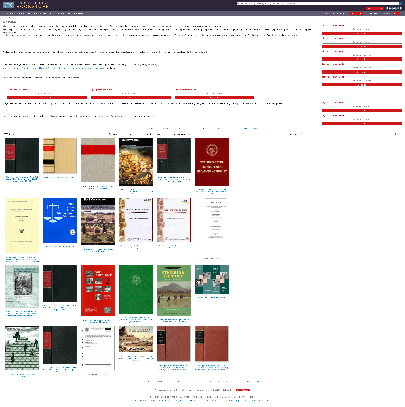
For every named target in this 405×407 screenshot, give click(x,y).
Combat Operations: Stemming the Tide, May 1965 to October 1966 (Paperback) (174, 321)
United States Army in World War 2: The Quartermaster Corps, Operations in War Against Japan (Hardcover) (136, 320)
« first (151, 128)
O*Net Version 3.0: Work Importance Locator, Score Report (136, 247)
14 (231, 128)
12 (218, 128)
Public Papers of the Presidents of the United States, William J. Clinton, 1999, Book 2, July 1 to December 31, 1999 (173, 179)
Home (5, 18)
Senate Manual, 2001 (211, 259)
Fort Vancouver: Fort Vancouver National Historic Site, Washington (98, 250)
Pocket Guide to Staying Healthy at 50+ (211, 297)
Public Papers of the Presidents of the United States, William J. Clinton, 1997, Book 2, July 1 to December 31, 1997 (59, 370)
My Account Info (185, 400)
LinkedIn (401, 8)
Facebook (387, 8)
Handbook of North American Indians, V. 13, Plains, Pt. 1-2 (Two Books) (97, 187)
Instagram (392, 8)
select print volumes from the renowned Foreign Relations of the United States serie (41, 68)
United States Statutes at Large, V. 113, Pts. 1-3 (60, 178)
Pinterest (398, 8)
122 (240, 381)
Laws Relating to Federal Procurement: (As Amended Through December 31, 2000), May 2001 (211, 191)
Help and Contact (161, 400)
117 (201, 381)
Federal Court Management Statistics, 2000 (60, 247)
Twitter (390, 8)
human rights (154, 64)
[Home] (26, 7)
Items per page (178, 134)
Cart (396, 13)
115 (185, 381)
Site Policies (139, 400)
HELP (387, 13)
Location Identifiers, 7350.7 (97, 374)
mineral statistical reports (94, 68)
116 (193, 381)
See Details (242, 390)
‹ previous (163, 128)
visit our (375, 8)
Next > (398, 134)
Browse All (13, 13)
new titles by (343, 13)
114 (177, 381)
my (373, 13)
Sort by (149, 134)
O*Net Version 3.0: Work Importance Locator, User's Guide (174, 247)
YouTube (395, 8)
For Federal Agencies (234, 400)
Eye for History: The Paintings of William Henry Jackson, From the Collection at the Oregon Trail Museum (136, 358)
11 (211, 128)
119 (217, 381)
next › (246, 128)
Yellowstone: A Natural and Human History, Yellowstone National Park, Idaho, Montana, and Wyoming (136, 192)
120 (225, 381)
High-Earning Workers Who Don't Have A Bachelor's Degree (22, 375)
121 (232, 381)
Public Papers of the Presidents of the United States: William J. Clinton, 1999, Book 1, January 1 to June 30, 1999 (60, 308)
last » (255, 128)
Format (112, 134)
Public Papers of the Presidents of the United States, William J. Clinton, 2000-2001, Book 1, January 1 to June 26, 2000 (22, 179)
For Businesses (208, 400)
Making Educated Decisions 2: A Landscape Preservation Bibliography (98, 321)
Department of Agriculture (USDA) (113, 116)
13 (224, 128)
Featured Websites (262, 400)
